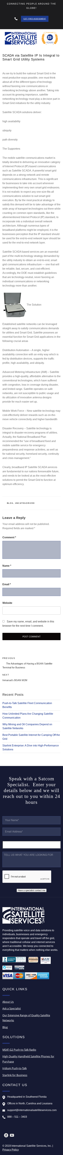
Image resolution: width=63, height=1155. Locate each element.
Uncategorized (25, 503)
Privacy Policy (10, 1149)
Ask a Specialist (11, 1008)
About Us (8, 1002)
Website (7, 603)
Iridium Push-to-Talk (14, 1068)
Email (6, 584)
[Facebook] (6, 1135)
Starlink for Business (14, 1075)
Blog (10, 503)
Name (6, 565)
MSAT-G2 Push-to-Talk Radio (19, 1050)
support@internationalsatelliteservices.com (32, 1110)
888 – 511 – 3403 (17, 1116)
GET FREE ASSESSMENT (34, 19)
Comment (9, 537)
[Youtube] (12, 1135)
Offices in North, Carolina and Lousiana (29, 1103)
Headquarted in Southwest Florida (27, 1096)
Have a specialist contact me (31, 890)
